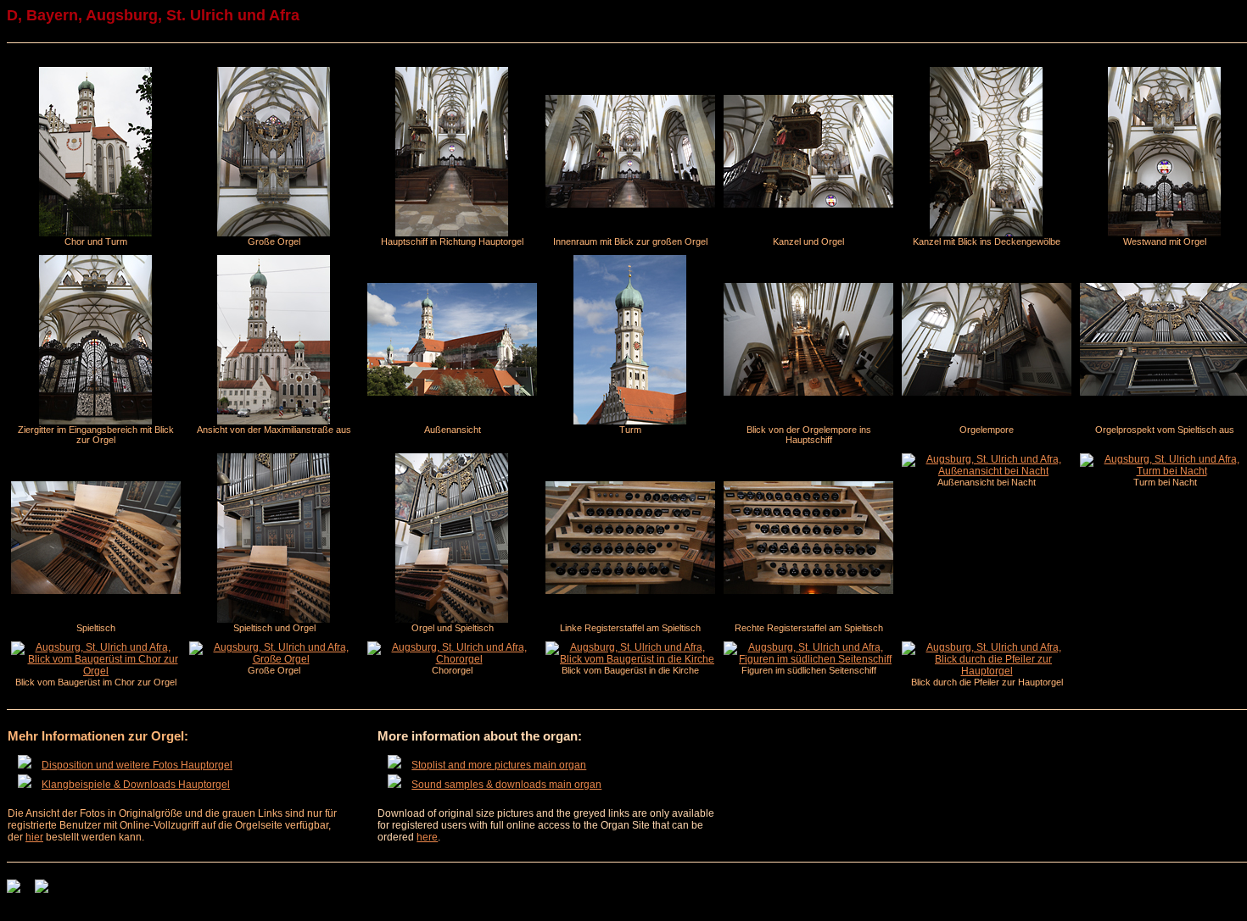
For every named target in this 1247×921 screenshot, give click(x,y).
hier (34, 837)
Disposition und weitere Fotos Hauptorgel (137, 765)
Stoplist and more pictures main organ (498, 765)
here (427, 837)
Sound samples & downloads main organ (506, 785)
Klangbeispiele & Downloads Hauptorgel (136, 785)
